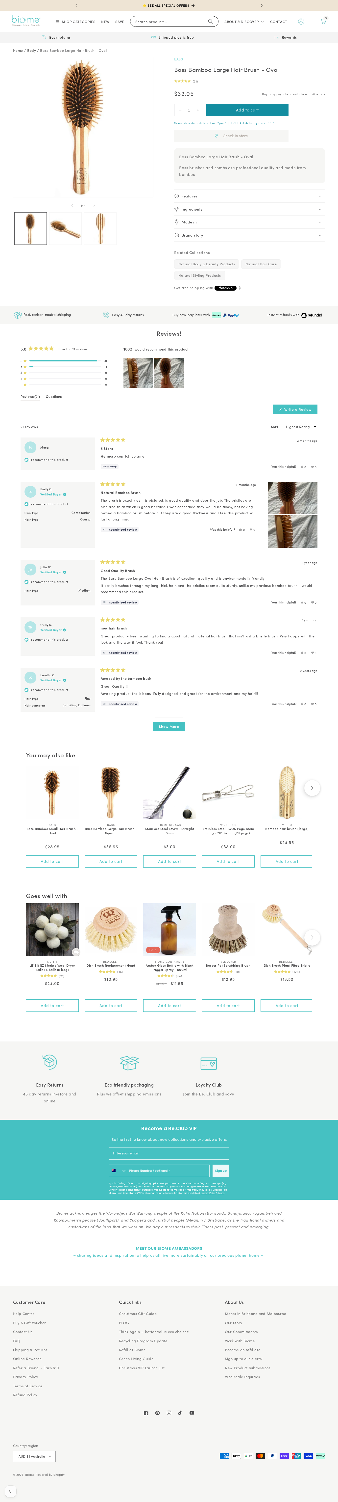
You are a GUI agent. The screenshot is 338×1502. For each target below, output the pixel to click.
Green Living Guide (136, 1358)
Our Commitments (241, 1331)
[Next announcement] (261, 5)
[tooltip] (120, 529)
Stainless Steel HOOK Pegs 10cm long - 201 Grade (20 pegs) (228, 831)
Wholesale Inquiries (242, 1376)
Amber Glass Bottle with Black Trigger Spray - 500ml (169, 967)
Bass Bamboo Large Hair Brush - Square (111, 831)
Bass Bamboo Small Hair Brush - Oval (52, 831)
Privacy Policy (208, 1193)
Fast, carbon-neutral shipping (47, 314)
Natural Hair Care (261, 264)
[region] (154, 373)
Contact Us (22, 1331)
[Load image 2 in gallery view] (65, 228)
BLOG (124, 1322)
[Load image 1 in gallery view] (30, 228)
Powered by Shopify (50, 1474)
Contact (278, 21)
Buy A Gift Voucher (29, 1322)
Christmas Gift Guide (138, 1313)
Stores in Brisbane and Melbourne (255, 1313)
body (31, 50)
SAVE (119, 21)
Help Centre (24, 1313)
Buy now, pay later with (191, 314)
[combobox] (118, 1171)
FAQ (17, 1340)
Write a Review (300, 410)
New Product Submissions (247, 1367)
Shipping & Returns (30, 1349)
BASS (178, 59)
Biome (29, 1474)
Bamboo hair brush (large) (287, 829)
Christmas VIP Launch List (142, 1367)
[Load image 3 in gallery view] (100, 228)
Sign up (221, 1171)
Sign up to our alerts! (244, 1358)
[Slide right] (94, 205)
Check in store (235, 135)
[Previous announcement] (76, 5)
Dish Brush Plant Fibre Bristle (287, 965)
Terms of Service (28, 1385)
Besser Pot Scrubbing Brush (228, 965)
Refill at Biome (132, 1349)
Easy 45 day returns (127, 314)
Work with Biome (240, 1340)
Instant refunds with (283, 314)
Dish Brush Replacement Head (111, 965)
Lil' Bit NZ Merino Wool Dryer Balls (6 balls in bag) (52, 967)
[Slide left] (72, 205)
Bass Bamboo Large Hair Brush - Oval (73, 50)
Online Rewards (27, 1358)
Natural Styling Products (199, 275)
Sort (275, 426)
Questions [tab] (54, 397)
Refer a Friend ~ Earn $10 (36, 1367)
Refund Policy (25, 1394)
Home (18, 50)
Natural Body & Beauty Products (206, 264)
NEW (105, 21)
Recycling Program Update (143, 1340)
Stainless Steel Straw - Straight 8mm (169, 831)
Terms (221, 1193)
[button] (75, 21)
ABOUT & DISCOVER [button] (241, 21)
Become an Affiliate (242, 1349)
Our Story (233, 1322)
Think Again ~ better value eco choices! (154, 1331)
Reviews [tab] (30, 397)
